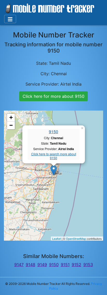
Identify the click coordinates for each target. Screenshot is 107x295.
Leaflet (56, 238)
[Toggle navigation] (10, 19)
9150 (53, 131)
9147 (19, 264)
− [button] (11, 125)
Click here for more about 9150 (53, 96)
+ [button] (11, 117)
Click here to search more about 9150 (53, 156)
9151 (65, 264)
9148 (30, 264)
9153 (88, 264)
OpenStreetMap (76, 238)
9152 (76, 264)
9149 (42, 264)
